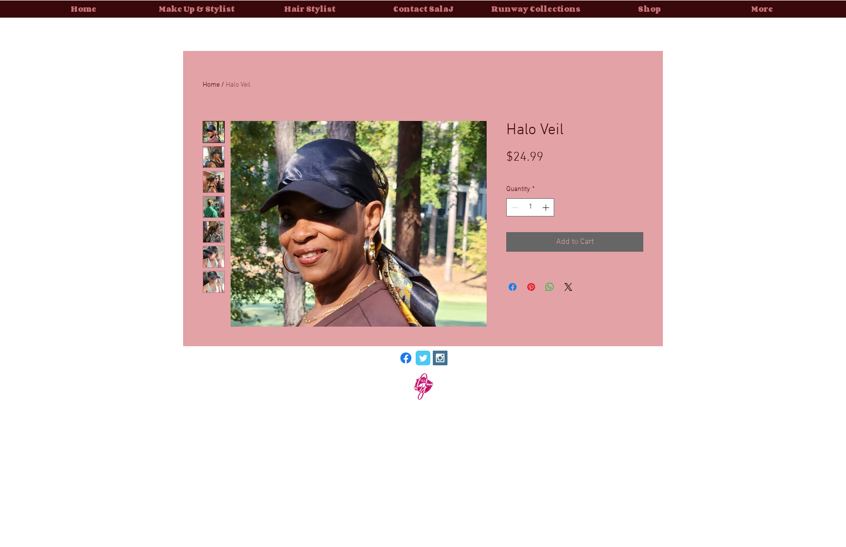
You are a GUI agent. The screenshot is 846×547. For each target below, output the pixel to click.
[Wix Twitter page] (423, 358)
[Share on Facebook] (512, 287)
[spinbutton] (530, 207)
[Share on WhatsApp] (550, 287)
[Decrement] (514, 207)
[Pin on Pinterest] (531, 287)
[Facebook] (406, 358)
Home (211, 85)
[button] (536, 8)
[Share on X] (568, 287)
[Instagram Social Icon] (440, 358)
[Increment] (546, 207)
